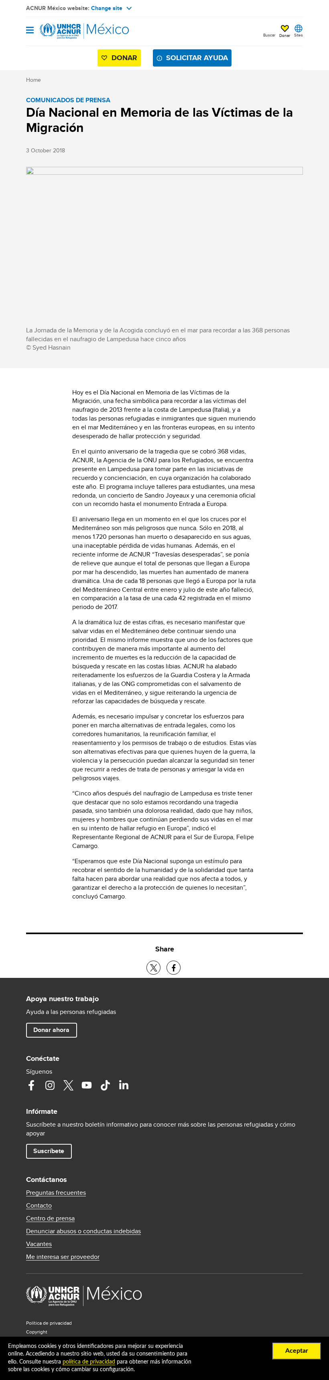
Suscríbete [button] (48, 1150)
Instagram (50, 1085)
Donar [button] (284, 35)
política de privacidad (89, 1362)
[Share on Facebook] (174, 968)
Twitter (68, 1085)
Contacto (39, 1205)
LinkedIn (123, 1085)
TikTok (105, 1085)
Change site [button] (106, 8)
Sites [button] (298, 35)
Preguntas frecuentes (56, 1192)
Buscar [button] (269, 35)
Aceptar (296, 1351)
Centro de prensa (50, 1218)
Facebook (31, 1085)
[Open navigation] (30, 31)
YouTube (86, 1085)
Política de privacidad (49, 1322)
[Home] (67, 31)
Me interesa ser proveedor (63, 1257)
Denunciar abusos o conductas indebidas (83, 1231)
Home (33, 80)
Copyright (36, 1331)
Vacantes (39, 1244)
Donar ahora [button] (51, 1029)
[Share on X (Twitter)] (153, 968)
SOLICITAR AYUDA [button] (197, 58)
